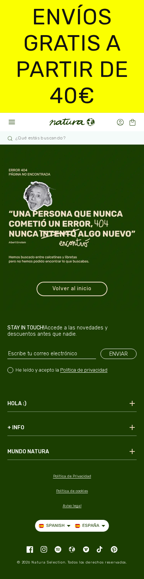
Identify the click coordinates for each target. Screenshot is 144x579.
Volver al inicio (72, 288)
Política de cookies (72, 491)
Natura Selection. (48, 562)
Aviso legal (72, 506)
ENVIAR (118, 354)
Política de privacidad (83, 370)
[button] (132, 122)
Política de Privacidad (72, 476)
